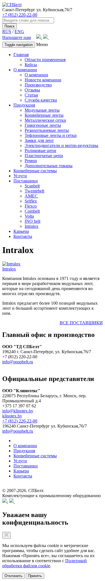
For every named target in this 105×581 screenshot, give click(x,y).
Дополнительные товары (49, 165)
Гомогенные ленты (43, 125)
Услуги (20, 175)
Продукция (24, 105)
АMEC (31, 196)
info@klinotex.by (17, 410)
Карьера (21, 231)
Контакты (22, 236)
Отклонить (13, 576)
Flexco (31, 206)
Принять (35, 576)
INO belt (32, 221)
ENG (19, 31)
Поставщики (25, 180)
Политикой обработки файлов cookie (44, 563)
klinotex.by (12, 416)
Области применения (45, 59)
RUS (6, 31)
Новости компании (43, 79)
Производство (38, 84)
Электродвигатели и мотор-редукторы (61, 145)
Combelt (32, 211)
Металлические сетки (45, 120)
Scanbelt (32, 185)
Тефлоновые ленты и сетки (51, 135)
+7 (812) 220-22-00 (19, 14)
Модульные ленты (42, 110)
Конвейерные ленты (44, 115)
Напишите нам (16, 37)
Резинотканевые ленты (47, 130)
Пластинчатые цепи (44, 155)
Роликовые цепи (40, 150)
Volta (29, 216)
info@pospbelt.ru (17, 361)
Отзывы (32, 90)
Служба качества (41, 100)
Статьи (31, 95)
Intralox (31, 226)
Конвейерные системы (35, 170)
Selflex (31, 201)
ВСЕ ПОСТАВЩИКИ (81, 322)
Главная (21, 54)
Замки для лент (39, 140)
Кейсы (31, 64)
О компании (25, 69)
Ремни (31, 160)
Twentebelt (34, 191)
